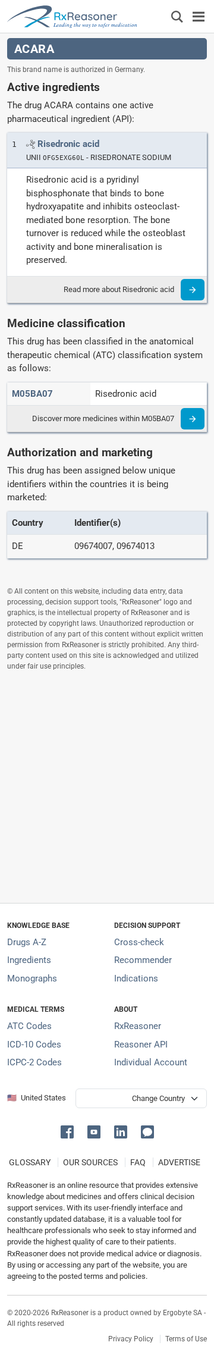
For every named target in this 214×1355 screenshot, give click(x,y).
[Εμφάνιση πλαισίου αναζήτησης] (177, 16)
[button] (69, 1131)
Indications (136, 978)
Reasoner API (141, 1044)
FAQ (138, 1162)
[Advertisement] (107, 787)
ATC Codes (29, 1026)
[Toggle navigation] (198, 16)
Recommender (143, 960)
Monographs (32, 978)
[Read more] (192, 289)
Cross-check (139, 942)
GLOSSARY (30, 1162)
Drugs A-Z (26, 942)
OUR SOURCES (90, 1162)
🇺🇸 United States (36, 1097)
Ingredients (29, 960)
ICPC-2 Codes (34, 1062)
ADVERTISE (179, 1162)
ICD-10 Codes (34, 1044)
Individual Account (150, 1062)
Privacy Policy (130, 1339)
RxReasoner (137, 1026)
